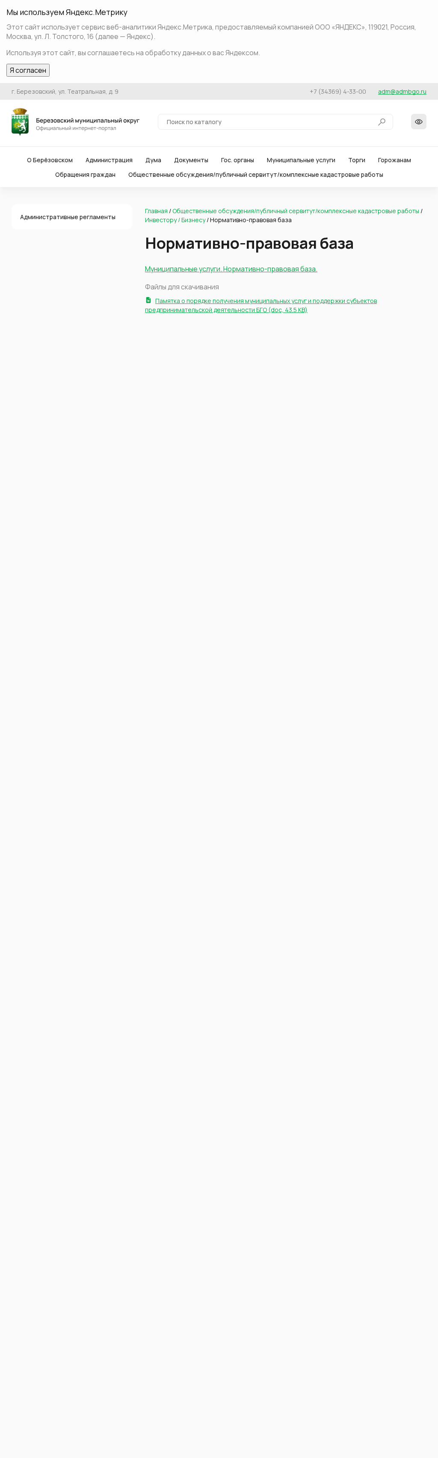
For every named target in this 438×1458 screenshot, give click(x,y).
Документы (191, 160)
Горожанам (394, 160)
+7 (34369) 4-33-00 (338, 91)
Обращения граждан (85, 174)
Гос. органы (237, 160)
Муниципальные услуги (301, 160)
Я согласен (28, 70)
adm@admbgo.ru (402, 91)
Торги (356, 160)
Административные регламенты (67, 217)
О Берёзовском (50, 160)
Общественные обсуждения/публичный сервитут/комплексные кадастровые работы (255, 174)
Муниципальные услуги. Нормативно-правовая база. (231, 269)
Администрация (109, 160)
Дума (153, 160)
